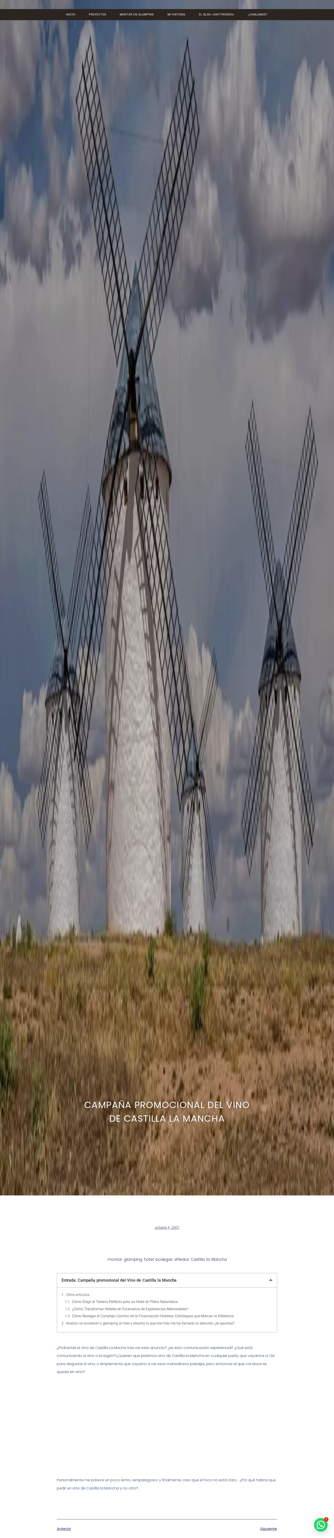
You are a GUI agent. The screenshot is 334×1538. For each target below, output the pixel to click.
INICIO (70, 14)
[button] (270, 1280)
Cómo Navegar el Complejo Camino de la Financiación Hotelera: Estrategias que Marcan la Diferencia (153, 1316)
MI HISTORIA (176, 14)
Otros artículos (78, 1295)
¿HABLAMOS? (257, 14)
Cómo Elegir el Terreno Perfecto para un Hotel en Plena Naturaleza (125, 1302)
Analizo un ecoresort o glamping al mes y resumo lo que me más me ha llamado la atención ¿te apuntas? (150, 1323)
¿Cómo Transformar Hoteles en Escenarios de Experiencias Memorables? (130, 1309)
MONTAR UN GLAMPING (137, 14)
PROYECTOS (97, 14)
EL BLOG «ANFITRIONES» (216, 14)
